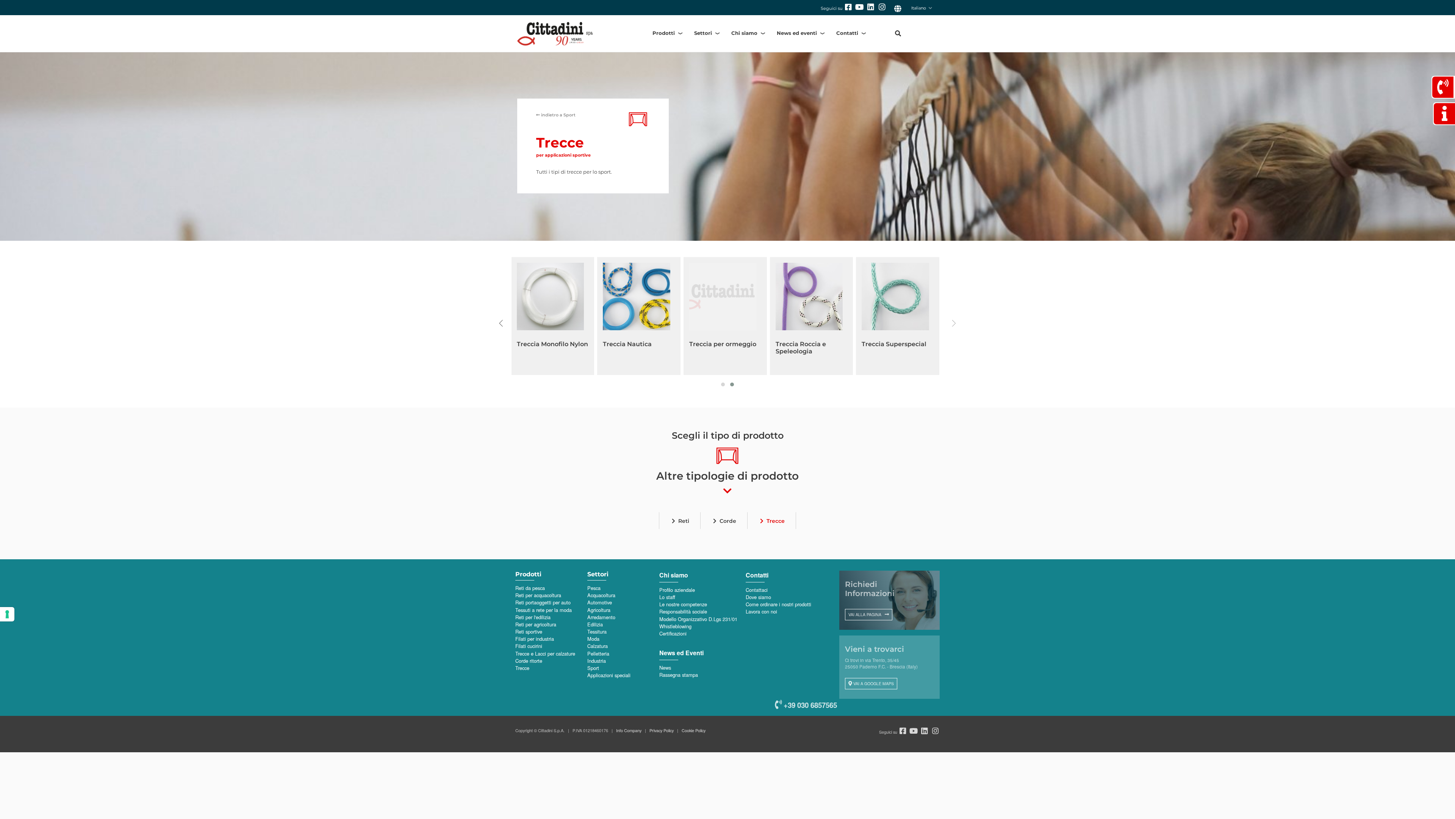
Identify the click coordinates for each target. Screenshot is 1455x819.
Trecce (776, 521)
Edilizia (595, 624)
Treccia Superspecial (894, 344)
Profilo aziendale (677, 589)
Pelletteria (598, 653)
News (665, 667)
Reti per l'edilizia (533, 617)
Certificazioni (673, 633)
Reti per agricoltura (535, 624)
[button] (723, 384)
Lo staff (667, 597)
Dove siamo (758, 597)
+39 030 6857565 (809, 705)
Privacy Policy (661, 730)
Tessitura (597, 631)
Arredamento (601, 617)
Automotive (599, 602)
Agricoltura (598, 609)
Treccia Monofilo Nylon (552, 344)
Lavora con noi (761, 611)
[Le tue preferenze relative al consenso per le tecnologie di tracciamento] (7, 614)
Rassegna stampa (678, 674)
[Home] (568, 33)
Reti (683, 521)
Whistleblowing (675, 626)
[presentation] (501, 323)
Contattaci (757, 589)
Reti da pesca (530, 588)
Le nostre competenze (683, 604)
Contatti (847, 33)
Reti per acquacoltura (538, 595)
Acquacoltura (601, 595)
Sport (558, 115)
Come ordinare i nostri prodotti (778, 604)
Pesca (594, 588)
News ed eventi (797, 33)
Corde (728, 521)
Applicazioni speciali (608, 675)
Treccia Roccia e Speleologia (801, 347)
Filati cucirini (528, 646)
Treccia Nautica (627, 344)
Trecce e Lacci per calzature (545, 653)
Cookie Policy (694, 730)
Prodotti (663, 33)
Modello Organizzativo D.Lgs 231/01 (698, 619)
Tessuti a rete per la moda (543, 609)
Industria (596, 660)
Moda (593, 638)
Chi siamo (744, 33)
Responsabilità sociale (683, 611)
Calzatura (597, 646)
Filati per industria (534, 638)
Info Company (628, 730)
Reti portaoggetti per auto (543, 602)
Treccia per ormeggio (722, 344)
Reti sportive (528, 631)
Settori (703, 33)
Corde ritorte (528, 660)
